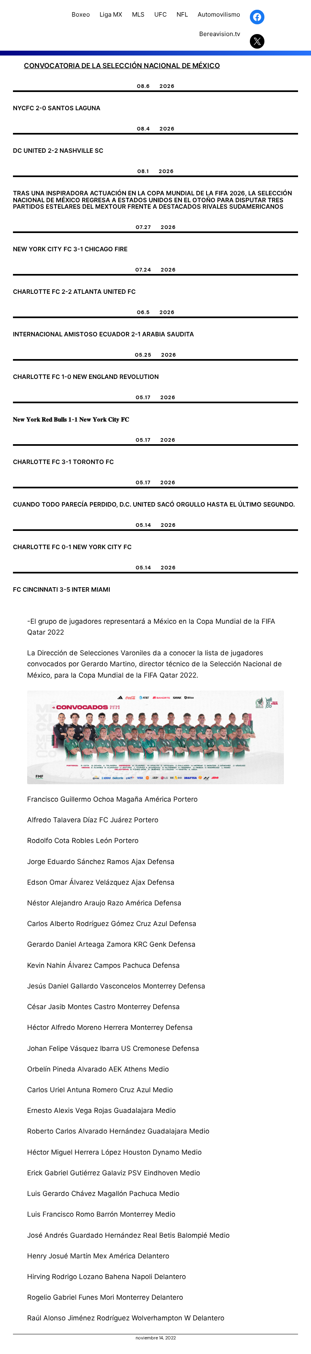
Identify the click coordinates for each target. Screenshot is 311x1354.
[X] (257, 41)
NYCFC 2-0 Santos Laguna (56, 108)
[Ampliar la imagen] (273, 701)
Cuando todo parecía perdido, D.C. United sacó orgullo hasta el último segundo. (154, 504)
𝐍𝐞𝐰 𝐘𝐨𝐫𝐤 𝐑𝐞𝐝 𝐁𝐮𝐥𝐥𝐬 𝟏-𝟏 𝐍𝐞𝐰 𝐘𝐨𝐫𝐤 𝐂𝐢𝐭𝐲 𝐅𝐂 (71, 419)
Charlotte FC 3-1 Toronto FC (63, 462)
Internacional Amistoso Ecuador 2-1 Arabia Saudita (103, 334)
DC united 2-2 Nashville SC (58, 151)
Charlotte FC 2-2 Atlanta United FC (74, 292)
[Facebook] (257, 17)
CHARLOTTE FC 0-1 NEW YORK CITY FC (72, 547)
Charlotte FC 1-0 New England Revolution (86, 377)
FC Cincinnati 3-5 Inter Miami (61, 589)
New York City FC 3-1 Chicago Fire (70, 249)
